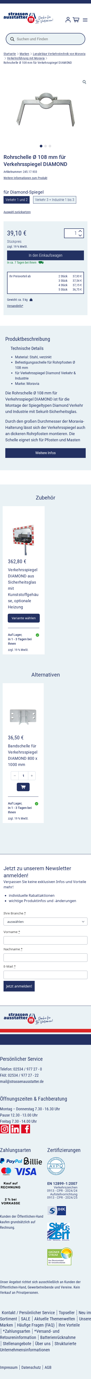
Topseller (67, 1312)
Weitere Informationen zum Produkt (25, 178)
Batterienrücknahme (58, 1337)
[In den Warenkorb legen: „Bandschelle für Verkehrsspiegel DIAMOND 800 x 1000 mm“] (23, 787)
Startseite (10, 54)
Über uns (43, 1343)
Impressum (9, 1367)
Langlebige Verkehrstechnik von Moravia (59, 54)
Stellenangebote (17, 1343)
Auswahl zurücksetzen (17, 212)
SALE (25, 1318)
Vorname (12, 932)
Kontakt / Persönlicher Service (28, 1312)
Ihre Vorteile (69, 1325)
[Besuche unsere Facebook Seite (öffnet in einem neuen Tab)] (25, 1128)
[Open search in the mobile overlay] (45, 39)
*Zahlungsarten (16, 1331)
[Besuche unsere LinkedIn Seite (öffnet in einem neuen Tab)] (15, 1128)
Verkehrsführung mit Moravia (26, 58)
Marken (24, 54)
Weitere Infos (45, 453)
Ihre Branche (15, 913)
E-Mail (10, 966)
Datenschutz (31, 1367)
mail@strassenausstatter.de (22, 1081)
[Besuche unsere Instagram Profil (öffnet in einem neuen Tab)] (4, 1128)
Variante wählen (24, 618)
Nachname (13, 949)
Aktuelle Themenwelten (54, 1318)
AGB (48, 1367)
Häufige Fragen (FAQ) (36, 1325)
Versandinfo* (15, 306)
